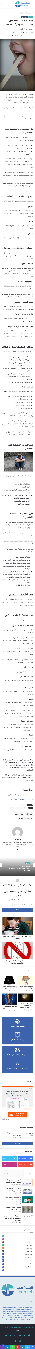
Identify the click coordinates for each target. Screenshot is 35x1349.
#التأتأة (28, 814)
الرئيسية (29, 13)
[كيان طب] (22, 4)
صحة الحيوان (28, 1266)
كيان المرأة (29, 1245)
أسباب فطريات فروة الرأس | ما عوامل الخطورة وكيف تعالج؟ (26, 1005)
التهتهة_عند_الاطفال (24, 818)
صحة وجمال (28, 1254)
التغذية (30, 1242)
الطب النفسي (28, 1257)
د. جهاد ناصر (27, 32)
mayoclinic (23, 808)
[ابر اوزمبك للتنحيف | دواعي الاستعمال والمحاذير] (27, 1191)
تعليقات (6, 1173)
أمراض (30, 17)
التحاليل (30, 1263)
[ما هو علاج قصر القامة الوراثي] (25, 980)
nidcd (12, 808)
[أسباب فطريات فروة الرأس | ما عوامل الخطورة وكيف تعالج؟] (25, 998)
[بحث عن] (33, 5)
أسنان (30, 1260)
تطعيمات (29, 1269)
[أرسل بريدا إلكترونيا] (23, 32)
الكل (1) (17, 1143)
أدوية (30, 1238)
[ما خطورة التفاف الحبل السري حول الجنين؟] (9, 980)
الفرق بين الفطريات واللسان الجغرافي (20, 869)
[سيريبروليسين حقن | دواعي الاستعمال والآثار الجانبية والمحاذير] (27, 1218)
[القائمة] (2, 5)
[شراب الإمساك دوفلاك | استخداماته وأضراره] (27, 1209)
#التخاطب (18, 814)
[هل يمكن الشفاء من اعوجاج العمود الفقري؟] (9, 999)
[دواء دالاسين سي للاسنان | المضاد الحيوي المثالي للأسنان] (27, 1199)
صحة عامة (29, 1248)
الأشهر (29, 1173)
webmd (17, 808)
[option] (17, 865)
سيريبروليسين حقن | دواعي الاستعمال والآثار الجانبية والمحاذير (12, 1218)
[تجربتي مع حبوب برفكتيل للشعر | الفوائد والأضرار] (27, 1182)
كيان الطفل (23, 13)
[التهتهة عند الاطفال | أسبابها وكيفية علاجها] (28, 1135)
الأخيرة (18, 1173)
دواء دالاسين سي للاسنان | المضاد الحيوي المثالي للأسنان (12, 1200)
